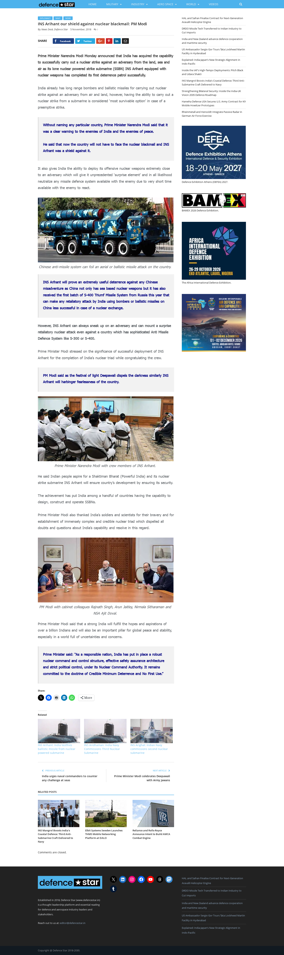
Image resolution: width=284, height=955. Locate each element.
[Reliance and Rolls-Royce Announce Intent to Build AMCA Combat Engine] (153, 813)
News (68, 18)
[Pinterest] (109, 41)
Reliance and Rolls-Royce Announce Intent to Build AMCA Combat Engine (151, 834)
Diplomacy (45, 18)
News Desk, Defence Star (54, 29)
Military (112, 4)
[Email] (125, 41)
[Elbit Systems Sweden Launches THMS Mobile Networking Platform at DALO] (106, 813)
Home (92, 4)
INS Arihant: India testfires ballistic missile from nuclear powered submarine (56, 749)
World (191, 4)
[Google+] (100, 41)
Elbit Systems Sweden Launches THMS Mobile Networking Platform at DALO (103, 834)
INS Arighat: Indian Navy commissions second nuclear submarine (149, 749)
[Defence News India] (57, 4)
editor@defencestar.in (72, 923)
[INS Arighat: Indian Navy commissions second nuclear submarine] (151, 731)
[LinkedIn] (117, 41)
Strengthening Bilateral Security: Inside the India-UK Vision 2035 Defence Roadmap (211, 93)
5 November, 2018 (80, 29)
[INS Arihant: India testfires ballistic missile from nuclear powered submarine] (59, 731)
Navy (57, 18)
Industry (137, 4)
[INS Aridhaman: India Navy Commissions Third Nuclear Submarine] (105, 731)
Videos (213, 4)
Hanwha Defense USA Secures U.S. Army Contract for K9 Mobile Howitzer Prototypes (214, 103)
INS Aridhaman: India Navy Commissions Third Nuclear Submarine (102, 749)
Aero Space (165, 4)
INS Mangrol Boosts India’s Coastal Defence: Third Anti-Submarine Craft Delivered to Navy (55, 836)
